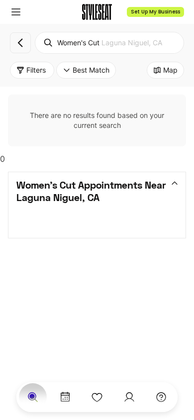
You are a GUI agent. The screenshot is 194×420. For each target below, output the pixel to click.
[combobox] (109, 43)
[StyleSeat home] (97, 11)
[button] (16, 12)
